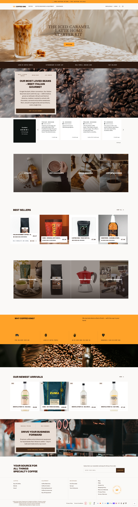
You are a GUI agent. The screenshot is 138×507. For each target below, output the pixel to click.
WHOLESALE (108, 6)
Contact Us (101, 485)
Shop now (69, 44)
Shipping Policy (102, 487)
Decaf (15, 488)
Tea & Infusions (74, 488)
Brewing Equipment (47, 488)
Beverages (59, 6)
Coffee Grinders (46, 486)
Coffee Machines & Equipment (44, 6)
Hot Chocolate (73, 483)
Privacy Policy (101, 492)
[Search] (119, 6)
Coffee (30, 6)
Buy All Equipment (46, 492)
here (120, 376)
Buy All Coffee (17, 483)
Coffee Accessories (47, 490)
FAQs (99, 483)
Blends (15, 486)
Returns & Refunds (103, 489)
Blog (99, 480)
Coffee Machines (46, 483)
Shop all (119, 210)
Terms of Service (102, 494)
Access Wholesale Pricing (35, 449)
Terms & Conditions (78, 503)
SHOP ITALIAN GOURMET (35, 111)
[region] (80, 130)
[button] (38, 130)
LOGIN (115, 6)
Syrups (72, 486)
